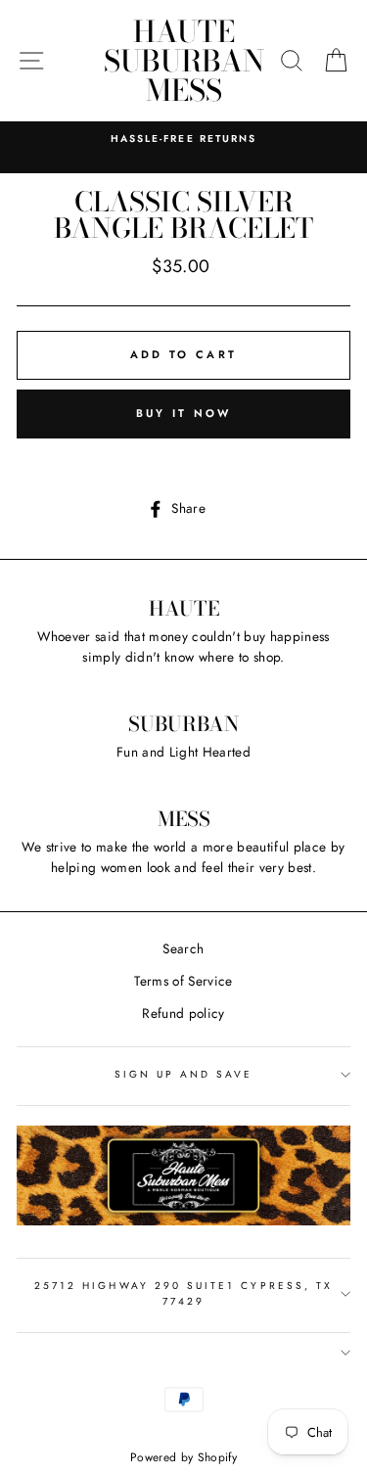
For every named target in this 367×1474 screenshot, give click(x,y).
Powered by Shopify (183, 1457)
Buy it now (184, 413)
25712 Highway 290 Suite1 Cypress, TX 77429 (183, 1293)
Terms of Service (183, 980)
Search (183, 948)
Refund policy (183, 1013)
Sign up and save (184, 1074)
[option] (183, 139)
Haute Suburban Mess (184, 61)
